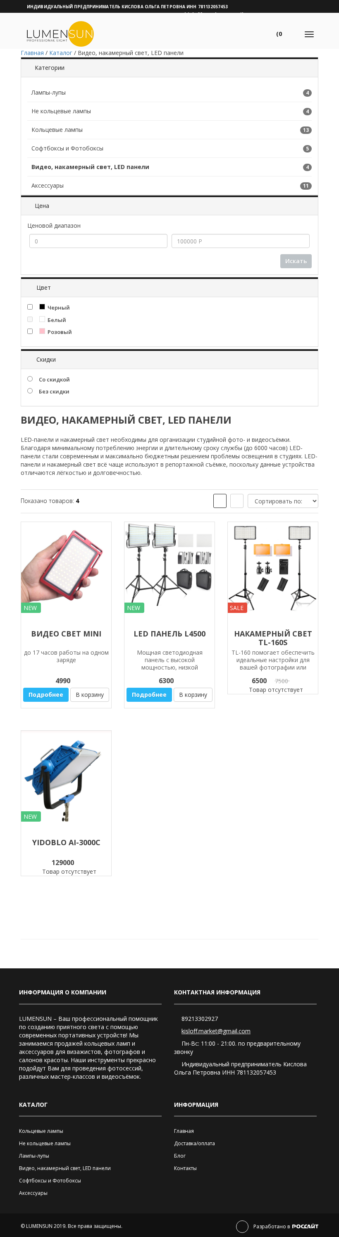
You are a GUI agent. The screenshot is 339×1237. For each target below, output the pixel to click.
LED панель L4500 (169, 634)
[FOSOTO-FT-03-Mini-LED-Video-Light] (66, 571)
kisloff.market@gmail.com (216, 1031)
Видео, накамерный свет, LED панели (90, 167)
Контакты (185, 1168)
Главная (184, 1131)
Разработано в (272, 1226)
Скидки (45, 359)
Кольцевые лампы (57, 129)
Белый (56, 320)
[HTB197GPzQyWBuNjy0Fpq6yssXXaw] (273, 571)
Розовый (59, 332)
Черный (58, 307)
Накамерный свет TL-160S (273, 638)
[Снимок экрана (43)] (66, 780)
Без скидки (53, 391)
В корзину (90, 694)
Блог (180, 1155)
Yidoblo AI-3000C (66, 842)
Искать (296, 261)
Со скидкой (54, 379)
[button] (282, 34)
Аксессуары (47, 185)
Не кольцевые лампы (61, 111)
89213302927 (199, 1018)
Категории (49, 68)
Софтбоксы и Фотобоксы (67, 148)
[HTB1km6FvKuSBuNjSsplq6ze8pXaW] (169, 571)
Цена (42, 206)
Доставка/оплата (194, 1143)
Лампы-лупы (48, 92)
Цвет (43, 287)
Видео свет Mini (66, 634)
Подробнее (46, 694)
